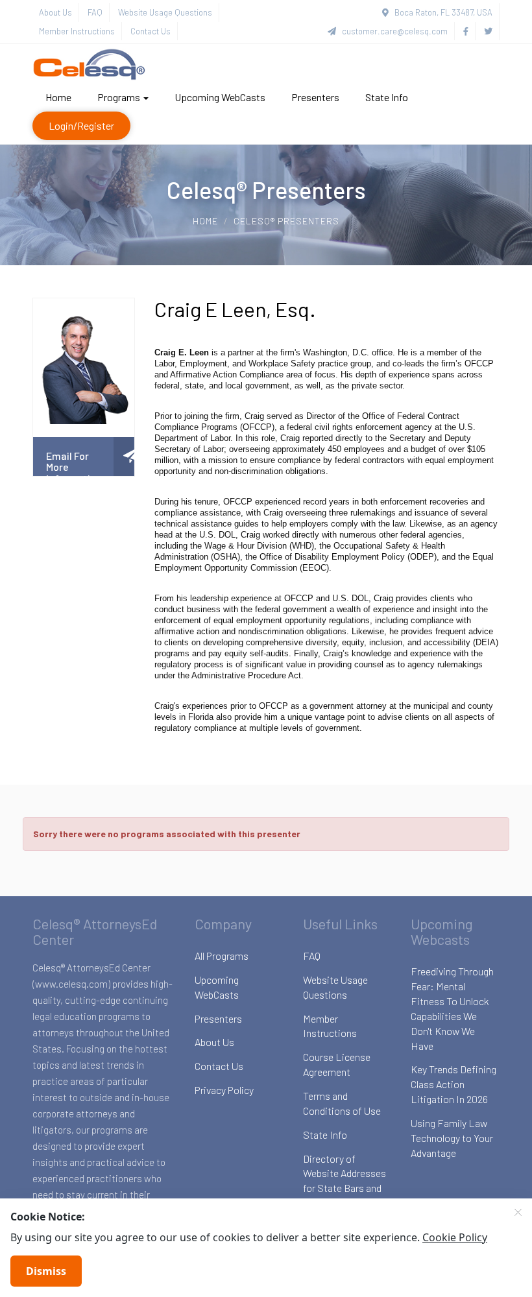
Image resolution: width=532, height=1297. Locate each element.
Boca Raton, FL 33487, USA (440, 12)
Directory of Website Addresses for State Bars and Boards (344, 1180)
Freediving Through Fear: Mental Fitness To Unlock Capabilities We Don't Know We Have (452, 1008)
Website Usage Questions (165, 12)
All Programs (221, 955)
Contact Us (150, 31)
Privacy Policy (224, 1090)
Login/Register (81, 125)
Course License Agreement (336, 1064)
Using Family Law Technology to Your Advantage (452, 1138)
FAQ (95, 12)
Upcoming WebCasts (220, 97)
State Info (386, 97)
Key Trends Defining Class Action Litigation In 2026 (453, 1084)
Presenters (315, 97)
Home (58, 97)
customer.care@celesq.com (392, 31)
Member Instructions (77, 31)
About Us (55, 12)
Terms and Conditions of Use (342, 1103)
